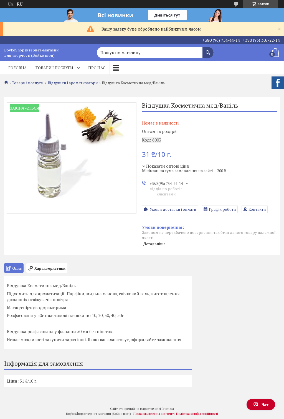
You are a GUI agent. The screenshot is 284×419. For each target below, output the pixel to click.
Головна (17, 67)
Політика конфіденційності (197, 413)
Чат (265, 404)
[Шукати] (208, 49)
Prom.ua (168, 408)
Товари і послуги (54, 67)
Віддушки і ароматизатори (73, 82)
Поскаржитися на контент (153, 413)
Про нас (96, 67)
